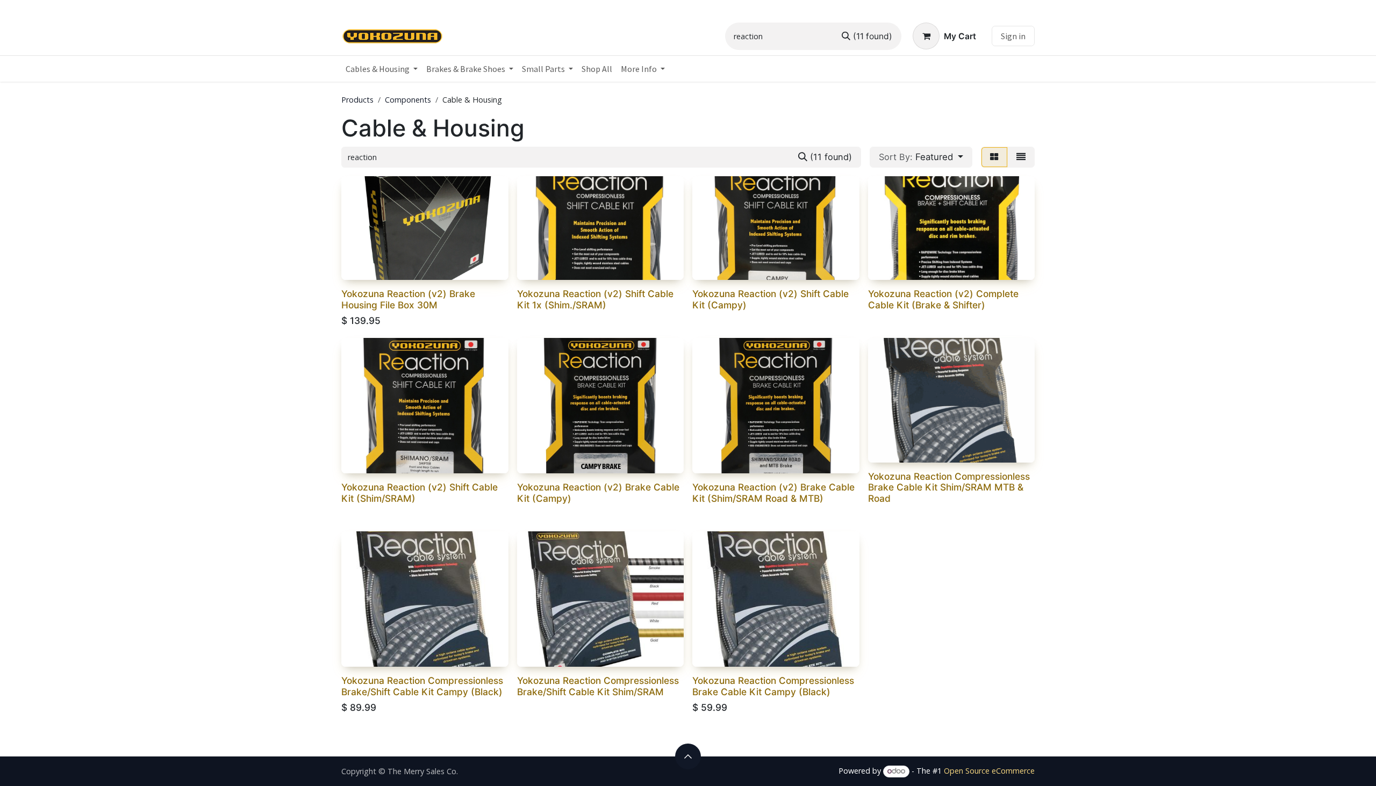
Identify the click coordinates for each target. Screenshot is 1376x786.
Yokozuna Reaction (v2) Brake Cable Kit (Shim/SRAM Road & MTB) (773, 492)
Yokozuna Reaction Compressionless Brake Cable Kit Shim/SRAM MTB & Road (949, 487)
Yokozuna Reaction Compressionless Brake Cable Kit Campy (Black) (773, 686)
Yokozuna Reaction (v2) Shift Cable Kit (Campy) (770, 299)
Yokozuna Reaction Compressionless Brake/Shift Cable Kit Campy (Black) (422, 686)
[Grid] (994, 157)
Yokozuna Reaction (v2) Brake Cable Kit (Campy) (598, 492)
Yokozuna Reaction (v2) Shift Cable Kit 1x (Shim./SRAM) (595, 299)
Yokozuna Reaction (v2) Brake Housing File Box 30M (408, 299)
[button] (921, 157)
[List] (1021, 157)
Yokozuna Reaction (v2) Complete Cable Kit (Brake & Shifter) (943, 299)
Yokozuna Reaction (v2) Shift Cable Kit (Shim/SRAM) (419, 492)
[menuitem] (381, 69)
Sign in (1013, 36)
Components (408, 100)
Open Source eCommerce (989, 771)
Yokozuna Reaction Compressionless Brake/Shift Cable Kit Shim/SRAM (598, 686)
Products (357, 100)
